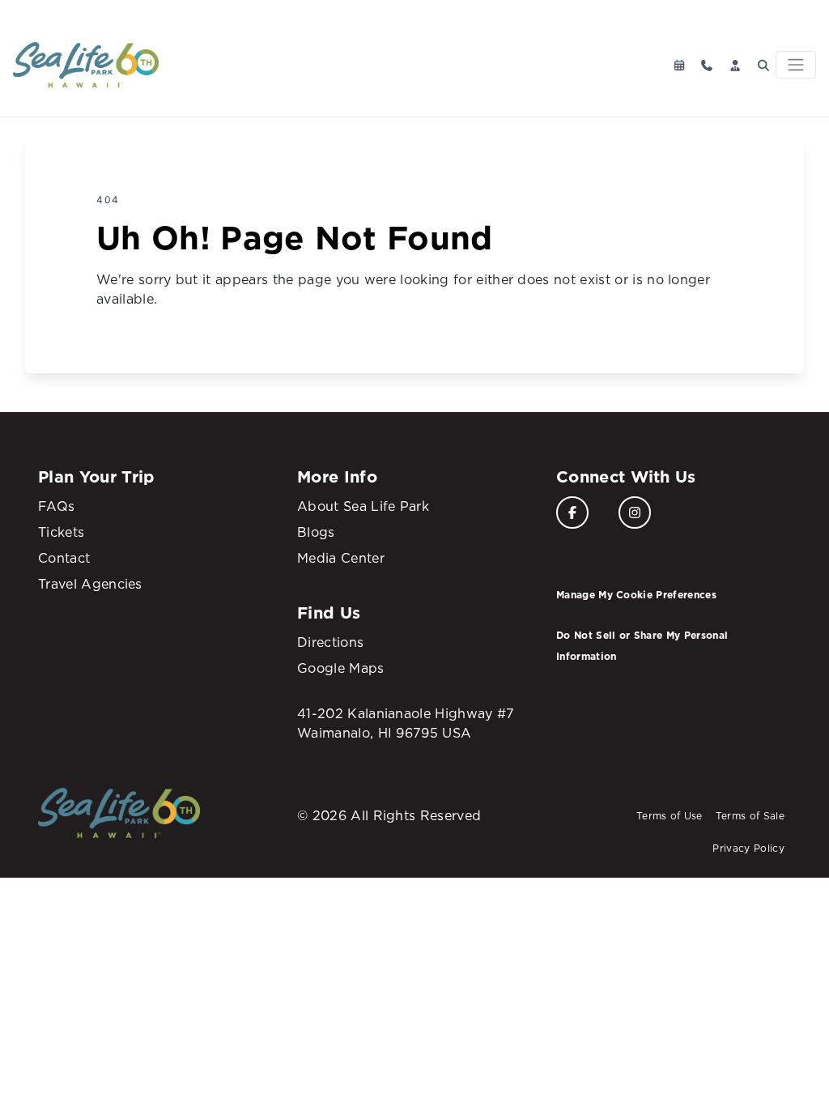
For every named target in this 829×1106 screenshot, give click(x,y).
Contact (64, 558)
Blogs (316, 532)
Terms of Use (669, 816)
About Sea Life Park (363, 506)
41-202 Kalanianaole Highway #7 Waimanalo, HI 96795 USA (406, 723)
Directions (330, 642)
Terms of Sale (750, 816)
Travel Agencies (90, 584)
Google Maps (341, 668)
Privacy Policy (748, 848)
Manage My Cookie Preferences (636, 595)
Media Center (341, 558)
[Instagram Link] (635, 512)
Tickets (61, 532)
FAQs (56, 506)
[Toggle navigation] (796, 65)
